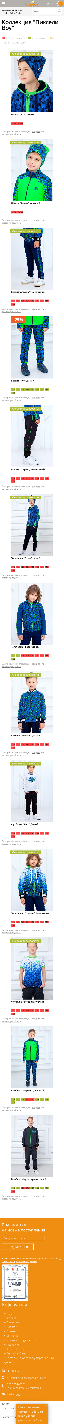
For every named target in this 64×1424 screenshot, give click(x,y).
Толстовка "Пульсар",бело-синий (30, 913)
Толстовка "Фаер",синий (25, 646)
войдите (36, 131)
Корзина (60, 3)
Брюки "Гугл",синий (22, 380)
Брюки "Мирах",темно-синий (28, 469)
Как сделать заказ (17, 1349)
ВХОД (49, 4)
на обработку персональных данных (31, 1260)
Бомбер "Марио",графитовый (28, 1179)
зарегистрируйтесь (11, 134)
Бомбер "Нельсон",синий (25, 735)
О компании (14, 1322)
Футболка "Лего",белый (25, 824)
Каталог (11, 1318)
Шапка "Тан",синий (22, 114)
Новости (11, 1327)
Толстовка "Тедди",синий (25, 558)
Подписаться (18, 1247)
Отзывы (11, 1331)
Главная (11, 1313)
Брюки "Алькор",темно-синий (28, 291)
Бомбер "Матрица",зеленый (27, 1090)
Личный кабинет (16, 1353)
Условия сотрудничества (21, 1340)
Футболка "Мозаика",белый (27, 1001)
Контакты (12, 1335)
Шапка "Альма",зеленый (25, 203)
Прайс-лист (13, 1344)
